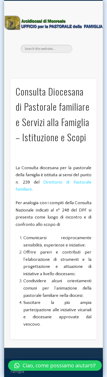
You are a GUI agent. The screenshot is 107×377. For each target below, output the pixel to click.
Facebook (47, 62)
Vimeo (58, 62)
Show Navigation (84, 47)
